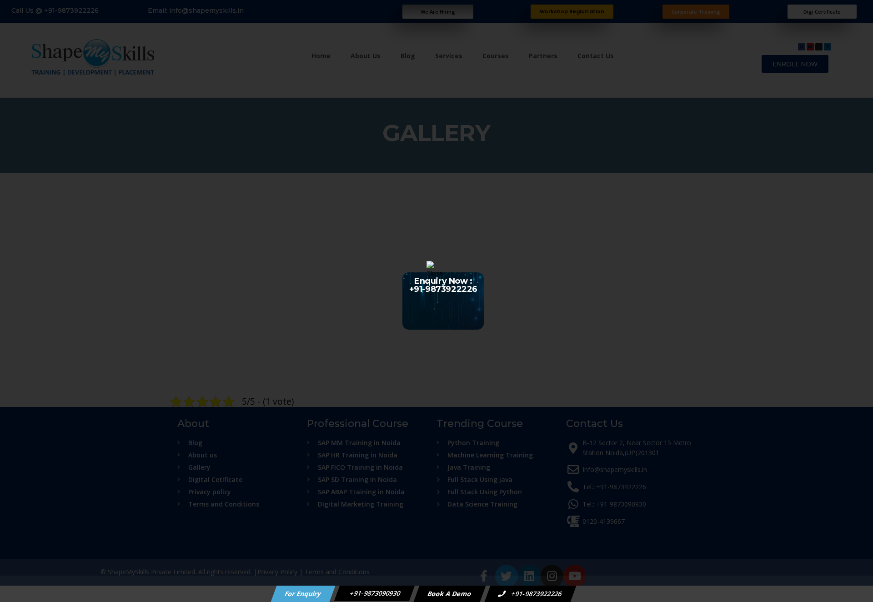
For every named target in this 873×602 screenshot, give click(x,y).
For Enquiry (303, 593)
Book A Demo (449, 593)
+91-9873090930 (374, 593)
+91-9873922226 (536, 593)
